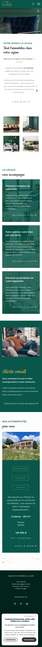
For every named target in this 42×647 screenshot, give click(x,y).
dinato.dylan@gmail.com (21, 584)
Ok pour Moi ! (29, 640)
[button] (3, 562)
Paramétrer (10, 640)
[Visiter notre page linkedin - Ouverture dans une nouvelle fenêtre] (27, 603)
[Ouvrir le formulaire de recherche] (33, 4)
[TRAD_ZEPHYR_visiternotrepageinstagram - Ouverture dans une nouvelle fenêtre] (21, 603)
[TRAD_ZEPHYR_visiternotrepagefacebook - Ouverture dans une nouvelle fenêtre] (15, 603)
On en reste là (29, 616)
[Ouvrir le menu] (38, 4)
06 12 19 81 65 (21, 582)
